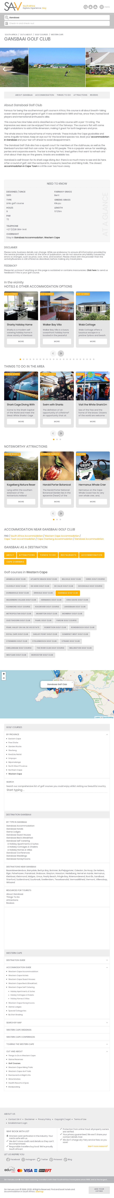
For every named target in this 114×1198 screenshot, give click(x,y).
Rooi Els (89, 876)
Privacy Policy (44, 1119)
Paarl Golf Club (43, 620)
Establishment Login (17, 1123)
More (21, 341)
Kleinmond (21, 876)
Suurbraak (35, 879)
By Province (12, 734)
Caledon (79, 870)
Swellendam (47, 879)
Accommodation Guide (18, 967)
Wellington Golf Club (80, 648)
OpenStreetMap (108, 717)
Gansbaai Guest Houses (18, 834)
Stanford (10, 879)
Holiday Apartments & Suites (24, 843)
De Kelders (99, 870)
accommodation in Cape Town (21, 166)
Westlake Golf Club (16, 655)
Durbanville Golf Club (17, 593)
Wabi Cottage (87, 324)
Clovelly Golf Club (16, 586)
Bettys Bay (43, 870)
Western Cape (57, 34)
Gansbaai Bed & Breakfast (19, 837)
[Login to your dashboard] (90, 7)
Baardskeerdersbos (16, 870)
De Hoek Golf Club (40, 586)
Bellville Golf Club (71, 579)
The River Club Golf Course (50, 648)
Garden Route (14, 746)
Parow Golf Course (67, 620)
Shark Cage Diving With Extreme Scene (30, 404)
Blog (70, 1159)
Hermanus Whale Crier (92, 484)
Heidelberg (70, 873)
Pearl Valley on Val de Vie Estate (22, 627)
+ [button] (4, 674)
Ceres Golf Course (95, 579)
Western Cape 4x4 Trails (19, 1071)
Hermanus (99, 873)
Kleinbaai (10, 876)
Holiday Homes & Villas (20, 849)
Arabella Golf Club (16, 579)
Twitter (44, 1159)
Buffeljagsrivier (66, 870)
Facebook (15, 1159)
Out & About (26, 34)
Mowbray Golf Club (72, 614)
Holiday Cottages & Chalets (23, 846)
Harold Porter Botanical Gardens (62, 484)
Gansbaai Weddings (16, 855)
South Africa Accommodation (27, 535)
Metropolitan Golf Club (18, 614)
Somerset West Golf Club (75, 634)
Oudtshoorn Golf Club (18, 620)
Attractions (80, 95)
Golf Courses (41, 34)
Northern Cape (15, 770)
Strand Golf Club (71, 641)
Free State (13, 742)
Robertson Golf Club (55, 627)
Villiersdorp (101, 879)
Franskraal (30, 873)
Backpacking (14, 1086)
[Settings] (95, 7)
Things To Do (64, 95)
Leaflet (97, 717)
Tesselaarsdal (62, 879)
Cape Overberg (15, 561)
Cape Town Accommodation (19, 539)
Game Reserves (15, 1059)
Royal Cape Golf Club (17, 634)
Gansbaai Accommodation (28, 237)
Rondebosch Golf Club (82, 627)
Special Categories (17, 1010)
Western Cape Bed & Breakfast (22, 983)
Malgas (31, 876)
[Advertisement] (57, 928)
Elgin (8, 873)
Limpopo (12, 758)
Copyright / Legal (62, 1119)
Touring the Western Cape (20, 1044)
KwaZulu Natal (14, 754)
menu (102, 7)
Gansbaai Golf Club (68, 593)
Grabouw (40, 873)
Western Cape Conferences (20, 1037)
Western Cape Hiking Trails (20, 1067)
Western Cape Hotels (18, 975)
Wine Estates (14, 1079)
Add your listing (99, 1190)
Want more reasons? (98, 1146)
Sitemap (39, 1191)
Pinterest (58, 1159)
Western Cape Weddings (18, 1030)
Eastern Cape (14, 738)
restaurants (68, 555)
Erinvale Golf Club (43, 593)
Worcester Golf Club (42, 655)
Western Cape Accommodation (62, 535)
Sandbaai (99, 876)
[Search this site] (86, 7)
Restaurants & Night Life (19, 1075)
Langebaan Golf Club (75, 607)
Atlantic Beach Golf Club (44, 579)
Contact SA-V (14, 1119)
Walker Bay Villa (52, 324)
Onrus (39, 876)
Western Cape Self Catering (21, 987)
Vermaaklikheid (77, 879)
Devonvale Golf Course (90, 586)
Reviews (94, 95)
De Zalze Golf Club (63, 586)
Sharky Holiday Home (19, 324)
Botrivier (54, 870)
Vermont (90, 879)
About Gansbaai (24, 95)
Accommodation (44, 95)
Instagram (30, 1159)
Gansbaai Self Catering (18, 840)
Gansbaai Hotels (14, 828)
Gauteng (12, 750)
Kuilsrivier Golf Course (47, 607)
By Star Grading (15, 1014)
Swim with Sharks (53, 404)
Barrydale (32, 870)
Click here (91, 270)
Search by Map (14, 1022)
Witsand (10, 882)
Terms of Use (80, 1119)
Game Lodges (13, 831)
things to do (48, 555)
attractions (27, 555)
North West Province (17, 766)
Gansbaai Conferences (18, 852)
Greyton (50, 873)
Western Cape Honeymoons (21, 1003)
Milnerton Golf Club (46, 614)
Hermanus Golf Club (51, 600)
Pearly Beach (49, 876)
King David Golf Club (77, 600)
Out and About (14, 1051)
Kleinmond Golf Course (18, 607)
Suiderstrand (22, 879)
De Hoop (88, 870)
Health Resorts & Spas (18, 1083)
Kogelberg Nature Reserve (22, 484)
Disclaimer (30, 1119)
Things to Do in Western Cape (22, 1055)
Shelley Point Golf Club (45, 634)
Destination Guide (15, 960)
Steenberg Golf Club (16, 641)
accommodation (91, 555)
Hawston (60, 873)
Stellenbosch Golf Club (44, 641)
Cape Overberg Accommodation (55, 539)
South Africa (11, 34)
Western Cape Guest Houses (21, 979)
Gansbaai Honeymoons (18, 859)
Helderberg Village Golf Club (21, 600)
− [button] (4, 678)
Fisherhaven (18, 873)
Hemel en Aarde (85, 873)
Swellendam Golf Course (19, 648)
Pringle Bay (62, 876)
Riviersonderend (77, 876)
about (10, 555)
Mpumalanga (14, 762)
